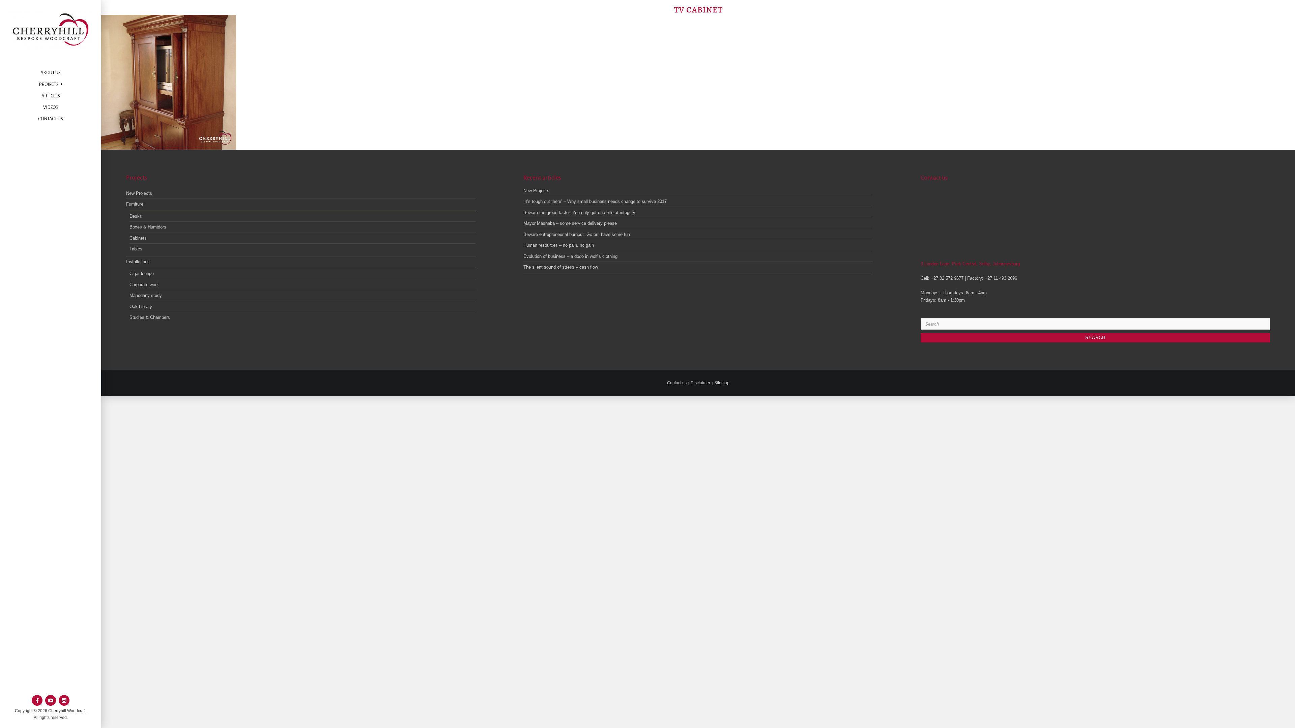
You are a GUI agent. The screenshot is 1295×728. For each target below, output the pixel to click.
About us (50, 72)
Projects (49, 84)
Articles (50, 95)
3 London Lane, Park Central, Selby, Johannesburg (970, 263)
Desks (136, 216)
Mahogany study (146, 295)
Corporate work (144, 284)
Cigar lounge (142, 273)
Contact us (50, 118)
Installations (138, 261)
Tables (136, 248)
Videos (50, 107)
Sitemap (721, 383)
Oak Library (141, 306)
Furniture (134, 204)
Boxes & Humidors (148, 227)
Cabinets (138, 238)
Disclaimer (700, 383)
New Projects (139, 193)
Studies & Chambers (150, 317)
